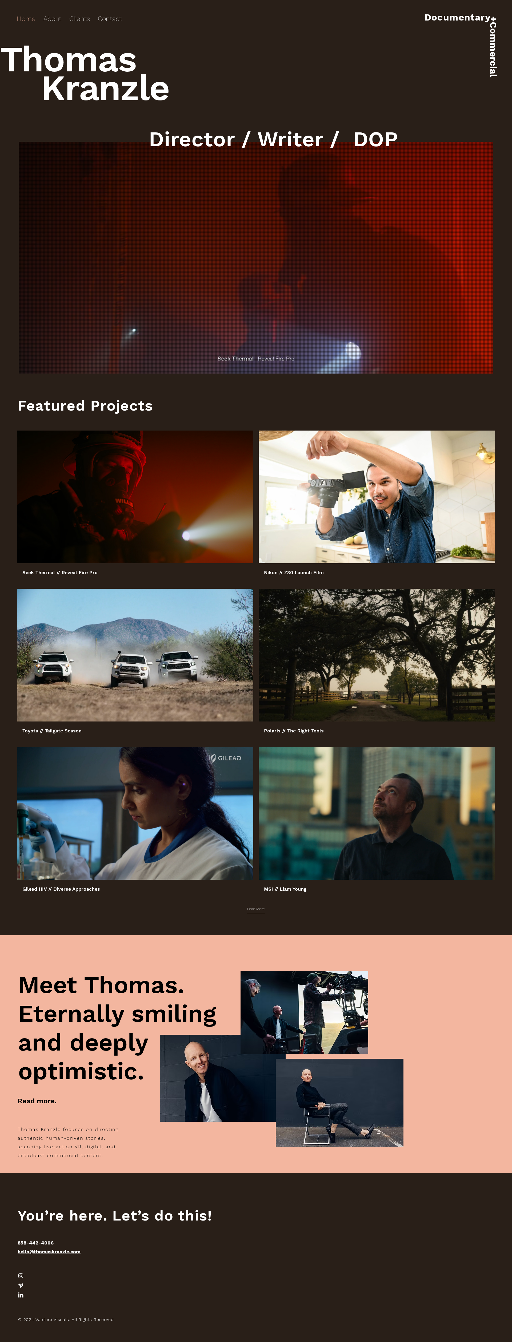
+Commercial (493, 46)
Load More (256, 909)
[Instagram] (21, 1275)
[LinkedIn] (21, 1295)
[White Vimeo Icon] (21, 1285)
